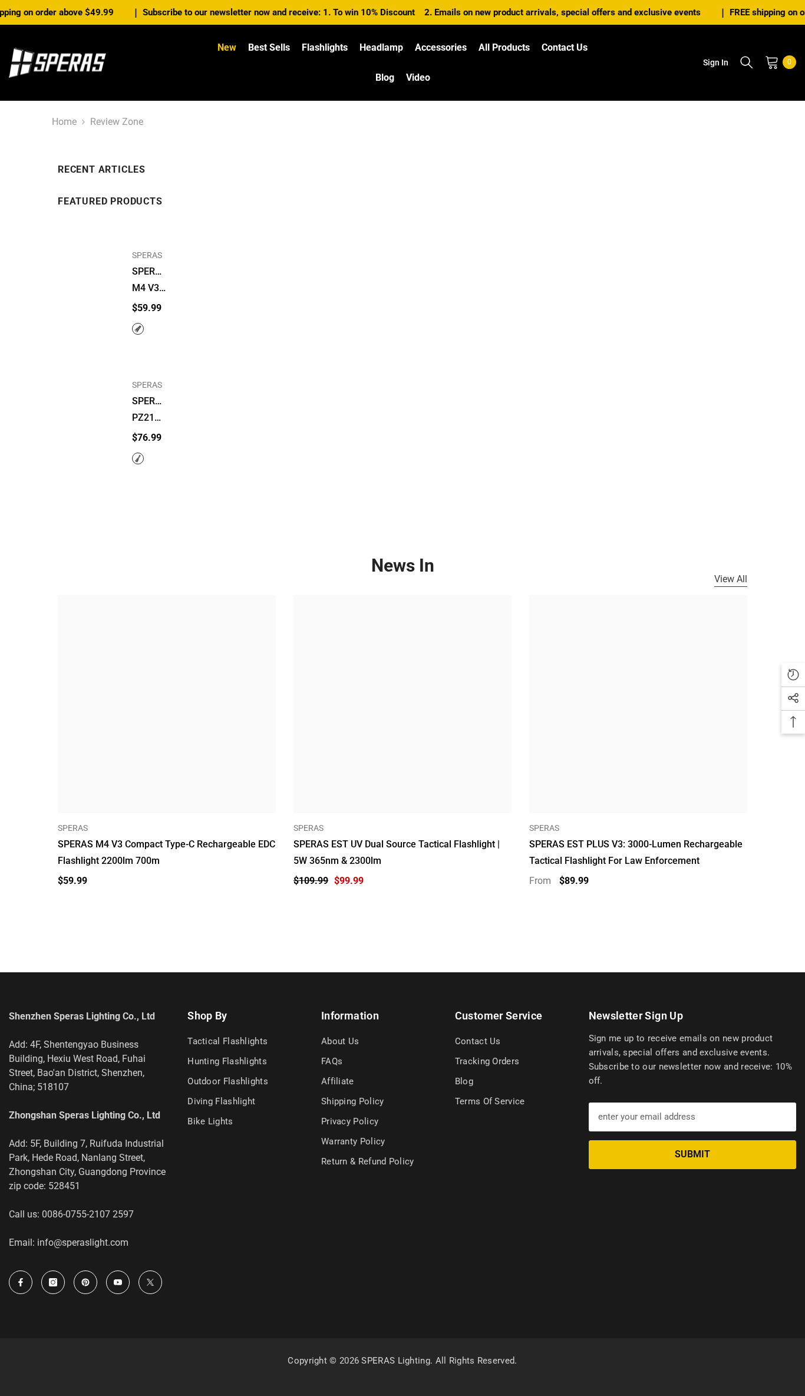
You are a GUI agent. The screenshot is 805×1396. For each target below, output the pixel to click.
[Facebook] (20, 1282)
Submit (692, 1154)
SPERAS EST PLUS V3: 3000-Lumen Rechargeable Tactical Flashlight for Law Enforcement (636, 852)
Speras (544, 828)
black (138, 458)
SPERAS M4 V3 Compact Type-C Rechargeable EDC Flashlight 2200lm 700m (149, 281)
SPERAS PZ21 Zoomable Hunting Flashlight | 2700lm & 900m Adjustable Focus (149, 410)
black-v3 (138, 329)
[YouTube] (118, 1282)
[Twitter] (150, 1282)
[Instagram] (53, 1282)
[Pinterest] (85, 1282)
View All (730, 579)
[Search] (746, 62)
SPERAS (147, 255)
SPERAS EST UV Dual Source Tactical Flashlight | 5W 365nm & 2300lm (396, 852)
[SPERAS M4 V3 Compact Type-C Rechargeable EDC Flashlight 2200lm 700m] (87, 264)
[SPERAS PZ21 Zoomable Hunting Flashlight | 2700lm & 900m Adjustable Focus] (87, 394)
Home (64, 121)
